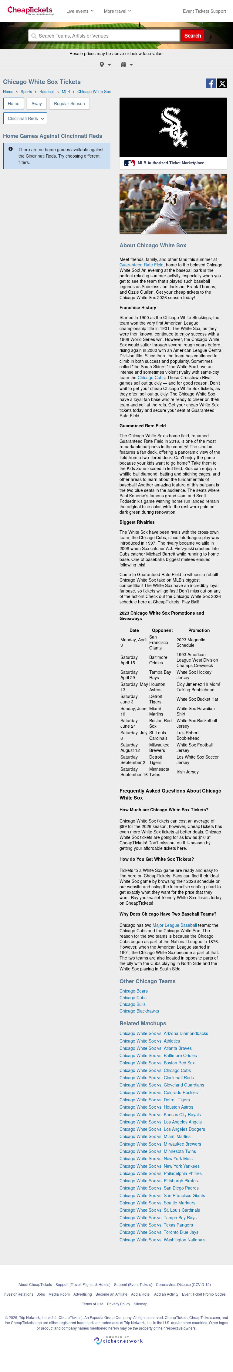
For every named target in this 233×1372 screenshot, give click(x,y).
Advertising (82, 1294)
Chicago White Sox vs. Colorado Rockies (159, 1092)
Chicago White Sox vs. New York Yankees (160, 1166)
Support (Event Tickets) (133, 1284)
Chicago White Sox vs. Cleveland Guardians (162, 1085)
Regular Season (69, 103)
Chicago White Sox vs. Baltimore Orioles (158, 1055)
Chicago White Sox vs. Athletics (150, 1041)
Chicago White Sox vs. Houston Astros (156, 1107)
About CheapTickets (35, 1284)
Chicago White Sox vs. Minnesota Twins (158, 1151)
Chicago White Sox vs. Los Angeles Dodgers (162, 1129)
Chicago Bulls (133, 1004)
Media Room (59, 1294)
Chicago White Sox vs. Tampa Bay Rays (158, 1217)
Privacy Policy (118, 1303)
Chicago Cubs (151, 377)
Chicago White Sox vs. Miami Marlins (155, 1136)
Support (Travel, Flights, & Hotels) (83, 1284)
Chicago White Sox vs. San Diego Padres (159, 1188)
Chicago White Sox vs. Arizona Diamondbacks (164, 1033)
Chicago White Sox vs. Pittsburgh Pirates (159, 1180)
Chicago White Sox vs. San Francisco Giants (162, 1195)
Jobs (41, 1294)
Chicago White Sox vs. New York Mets (156, 1158)
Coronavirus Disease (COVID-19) (183, 1284)
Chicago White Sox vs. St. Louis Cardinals (160, 1210)
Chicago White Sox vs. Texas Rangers (156, 1225)
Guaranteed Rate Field (142, 265)
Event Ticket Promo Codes (204, 1294)
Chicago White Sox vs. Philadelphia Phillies (161, 1173)
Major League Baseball (175, 925)
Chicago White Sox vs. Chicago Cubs (155, 1070)
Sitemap (140, 1303)
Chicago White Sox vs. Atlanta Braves (156, 1048)
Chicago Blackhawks (139, 1010)
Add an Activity (166, 1294)
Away (37, 103)
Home (13, 103)
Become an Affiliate (111, 1294)
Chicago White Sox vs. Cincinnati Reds (157, 1077)
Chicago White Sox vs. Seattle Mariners (157, 1203)
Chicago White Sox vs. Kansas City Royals (160, 1114)
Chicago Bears (134, 990)
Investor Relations (18, 1294)
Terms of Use (92, 1303)
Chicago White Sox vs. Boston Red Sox (157, 1063)
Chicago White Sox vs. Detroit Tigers (155, 1100)
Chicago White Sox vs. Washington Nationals (162, 1240)
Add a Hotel (140, 1294)
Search (192, 35)
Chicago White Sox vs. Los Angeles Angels (161, 1122)
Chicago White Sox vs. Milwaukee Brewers (160, 1144)
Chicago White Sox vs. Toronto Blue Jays (159, 1232)
